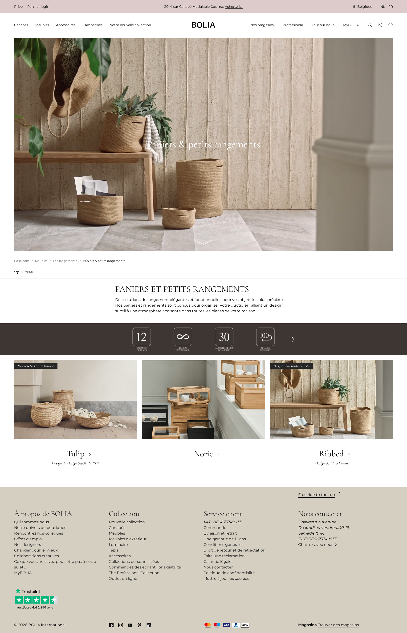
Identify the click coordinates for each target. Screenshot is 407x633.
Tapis (113, 550)
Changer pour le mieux (36, 550)
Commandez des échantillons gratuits (145, 567)
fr (390, 6)
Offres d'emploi (28, 539)
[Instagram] (120, 625)
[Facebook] (111, 625)
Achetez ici (234, 6)
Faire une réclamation (224, 556)
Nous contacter (218, 567)
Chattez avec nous (315, 544)
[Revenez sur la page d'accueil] (203, 25)
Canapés (117, 527)
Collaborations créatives (36, 556)
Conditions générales (224, 544)
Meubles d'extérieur (128, 539)
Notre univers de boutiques (40, 527)
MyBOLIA (23, 573)
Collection (124, 513)
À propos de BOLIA (43, 513)
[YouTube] (130, 625)
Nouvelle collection (127, 522)
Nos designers (27, 544)
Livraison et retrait (220, 533)
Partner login (38, 6)
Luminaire (118, 544)
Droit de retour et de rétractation (234, 550)
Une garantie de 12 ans (225, 539)
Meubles (117, 533)
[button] (17, 272)
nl (382, 6)
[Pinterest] (139, 625)
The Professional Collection (134, 573)
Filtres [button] (27, 272)
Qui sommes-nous (31, 522)
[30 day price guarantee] (224, 339)
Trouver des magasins (338, 625)
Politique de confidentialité (229, 573)
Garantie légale (218, 561)
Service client (223, 513)
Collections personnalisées (134, 561)
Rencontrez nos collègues (38, 533)
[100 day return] (265, 339)
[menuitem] (22, 25)
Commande (215, 527)
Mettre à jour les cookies (226, 578)
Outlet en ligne (123, 578)
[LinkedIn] (149, 625)
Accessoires (120, 556)
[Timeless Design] (183, 339)
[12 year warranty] (141, 339)
